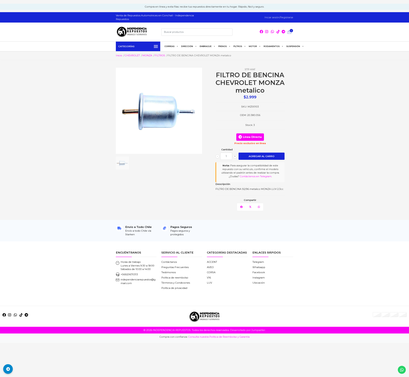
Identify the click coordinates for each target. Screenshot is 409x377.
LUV (209, 282)
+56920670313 (129, 274)
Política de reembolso (174, 277)
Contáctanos (169, 261)
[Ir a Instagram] (266, 32)
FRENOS (222, 46)
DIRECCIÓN (187, 46)
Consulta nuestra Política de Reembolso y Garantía (219, 336)
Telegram (258, 261)
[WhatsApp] (272, 32)
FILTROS (237, 46)
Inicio (119, 55)
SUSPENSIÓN (293, 46)
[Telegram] (283, 32)
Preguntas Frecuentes (175, 267)
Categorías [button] (126, 46)
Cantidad (227, 149)
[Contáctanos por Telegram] (8, 369)
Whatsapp (258, 267)
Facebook (258, 272)
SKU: (244, 106)
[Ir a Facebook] (261, 32)
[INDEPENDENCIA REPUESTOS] (132, 31)
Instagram (258, 277)
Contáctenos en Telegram (255, 176)
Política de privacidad (174, 288)
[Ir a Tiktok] (278, 32)
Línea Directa (252, 137)
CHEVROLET (132, 55)
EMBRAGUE (206, 46)
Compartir (250, 200)
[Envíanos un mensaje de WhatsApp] (402, 370)
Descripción (223, 184)
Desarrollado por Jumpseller (247, 330)
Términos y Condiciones (175, 282)
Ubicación (258, 282)
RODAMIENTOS (272, 46)
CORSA (211, 272)
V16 (209, 277)
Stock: (249, 125)
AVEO (210, 267)
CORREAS (169, 46)
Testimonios (168, 272)
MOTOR (253, 46)
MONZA (147, 55)
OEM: (243, 115)
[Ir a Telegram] (26, 315)
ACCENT (212, 261)
